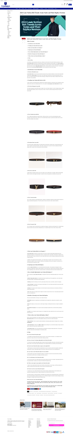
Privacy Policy (38, 421)
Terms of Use (38, 420)
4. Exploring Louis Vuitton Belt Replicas (34, 49)
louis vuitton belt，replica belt (30, 393)
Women (23, 8)
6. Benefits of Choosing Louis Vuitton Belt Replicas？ (36, 53)
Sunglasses (9, 15)
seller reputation (60, 393)
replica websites (55, 393)
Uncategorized (9, 35)
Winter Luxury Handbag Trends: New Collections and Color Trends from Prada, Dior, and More (60, 409)
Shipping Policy (38, 422)
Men (26, 8)
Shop (19, 8)
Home (17, 8)
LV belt (35, 393)
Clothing (41, 8)
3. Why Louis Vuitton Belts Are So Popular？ (35, 47)
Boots (8, 30)
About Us (29, 420)
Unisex (8, 36)
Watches (9, 16)
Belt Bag (9, 18)
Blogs (22, 14)
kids (7, 26)
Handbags (9, 19)
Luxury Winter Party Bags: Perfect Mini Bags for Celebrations (25, 409)
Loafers (8, 33)
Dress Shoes (9, 31)
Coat (8, 22)
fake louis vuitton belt (35, 391)
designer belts (31, 391)
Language (5, 0)
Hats (8, 14)
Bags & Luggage (35, 8)
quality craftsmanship (44, 393)
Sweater (9, 23)
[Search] (33, 4)
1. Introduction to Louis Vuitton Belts (34, 43)
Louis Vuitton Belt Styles (54, 391)
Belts (8, 13)
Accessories (29, 8)
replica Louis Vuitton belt (50, 393)
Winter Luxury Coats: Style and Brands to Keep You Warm (47, 409)
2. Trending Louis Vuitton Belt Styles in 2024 (35, 45)
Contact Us (29, 421)
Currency (2, 0)
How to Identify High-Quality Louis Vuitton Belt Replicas (45, 391)
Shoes (56, 8)
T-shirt (8, 24)
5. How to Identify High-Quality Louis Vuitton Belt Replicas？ (38, 51)
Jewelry (46, 8)
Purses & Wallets (51, 8)
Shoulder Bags (9, 20)
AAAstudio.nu (29, 322)
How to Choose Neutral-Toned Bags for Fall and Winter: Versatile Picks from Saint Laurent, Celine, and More (37, 410)
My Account (29, 422)
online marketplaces (39, 393)
